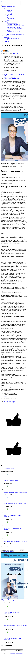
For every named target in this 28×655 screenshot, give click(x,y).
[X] (6, 50)
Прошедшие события (12, 39)
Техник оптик (10, 32)
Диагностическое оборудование (15, 34)
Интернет (9, 17)
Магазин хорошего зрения (11, 480)
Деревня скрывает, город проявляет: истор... (15, 492)
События (9, 14)
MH (11, 653)
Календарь (6, 37)
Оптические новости (9, 8)
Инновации (10, 13)
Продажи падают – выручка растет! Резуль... (15, 541)
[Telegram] (8, 50)
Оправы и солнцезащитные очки (15, 25)
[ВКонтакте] (1, 50)
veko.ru (5, 396)
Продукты (9, 16)
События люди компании (13, 24)
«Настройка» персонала (10, 77)
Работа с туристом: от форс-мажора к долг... (15, 503)
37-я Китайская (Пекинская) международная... (11, 613)
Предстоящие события (13, 38)
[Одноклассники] (4, 50)
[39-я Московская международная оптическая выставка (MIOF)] (10, 635)
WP (14, 653)
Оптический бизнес (12, 23)
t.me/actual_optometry (9, 402)
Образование (10, 18)
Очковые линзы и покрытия (14, 27)
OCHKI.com (19, 653)
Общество (9, 10)
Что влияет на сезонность (11, 72)
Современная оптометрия (13, 31)
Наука (8, 20)
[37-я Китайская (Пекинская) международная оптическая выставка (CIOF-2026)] (10, 609)
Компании (6, 35)
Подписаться (19, 650)
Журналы (6, 41)
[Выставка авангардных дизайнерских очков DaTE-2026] (10, 622)
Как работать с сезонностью (11, 78)
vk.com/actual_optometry (10, 401)
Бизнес (8, 11)
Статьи (5, 21)
